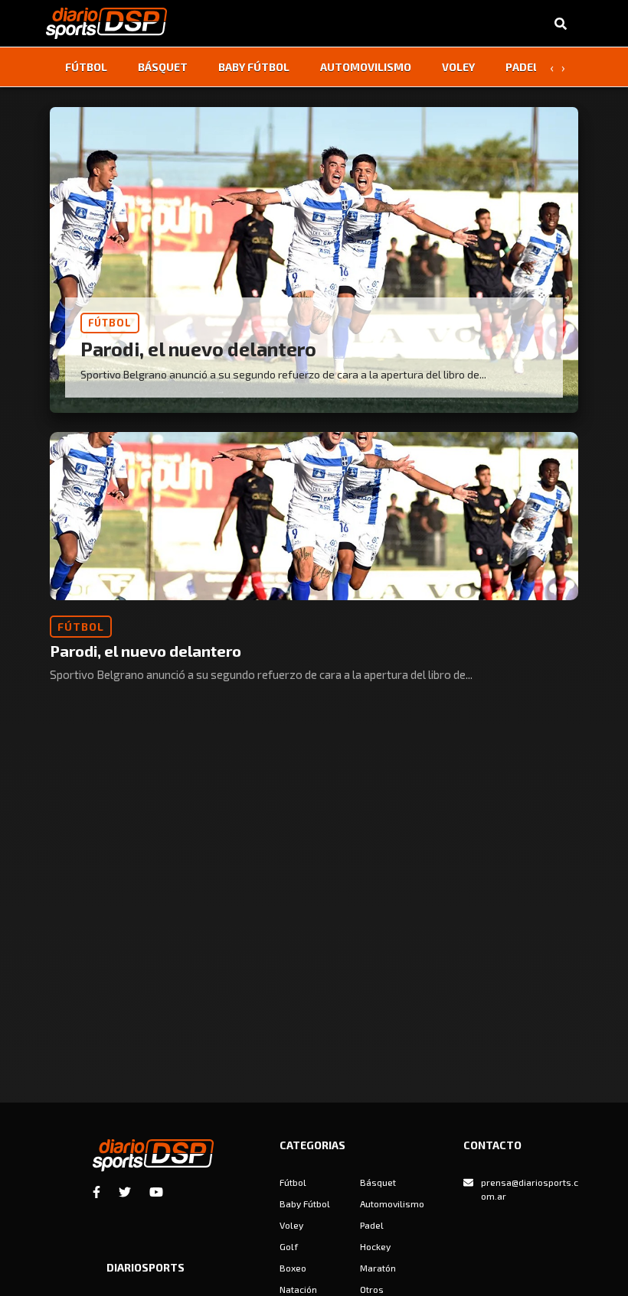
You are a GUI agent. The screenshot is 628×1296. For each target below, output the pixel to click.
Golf (289, 1246)
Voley (458, 66)
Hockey (375, 1246)
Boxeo (293, 1267)
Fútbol (86, 66)
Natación (298, 1289)
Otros (372, 1289)
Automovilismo (365, 66)
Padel (522, 66)
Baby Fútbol (253, 66)
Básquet (163, 66)
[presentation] (551, 67)
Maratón (378, 1267)
